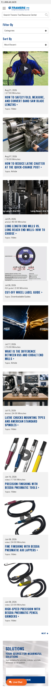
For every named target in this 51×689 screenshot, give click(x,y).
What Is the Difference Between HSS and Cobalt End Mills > (24, 355)
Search (46, 15)
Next (44, 633)
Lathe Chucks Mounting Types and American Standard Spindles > (25, 421)
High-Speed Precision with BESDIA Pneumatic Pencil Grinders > (22, 612)
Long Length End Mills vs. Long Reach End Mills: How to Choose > (25, 229)
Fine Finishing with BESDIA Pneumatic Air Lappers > (22, 548)
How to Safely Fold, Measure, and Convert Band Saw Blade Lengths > (24, 100)
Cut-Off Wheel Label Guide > (23, 292)
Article (14, 171)
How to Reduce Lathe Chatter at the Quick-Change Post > (25, 165)
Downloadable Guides (20, 297)
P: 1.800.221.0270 (8, 2)
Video (13, 109)
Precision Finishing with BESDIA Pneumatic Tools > (22, 485)
